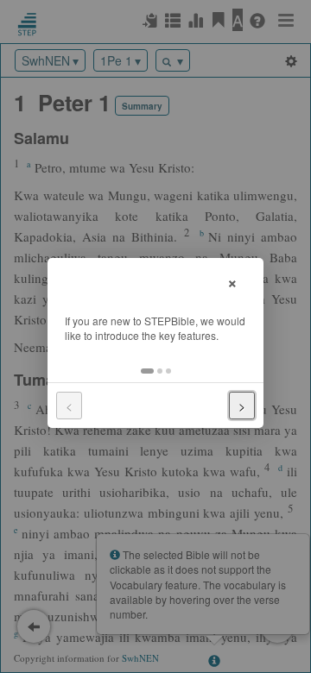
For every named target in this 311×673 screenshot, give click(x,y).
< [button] (69, 405)
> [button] (241, 405)
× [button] (232, 280)
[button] (147, 371)
